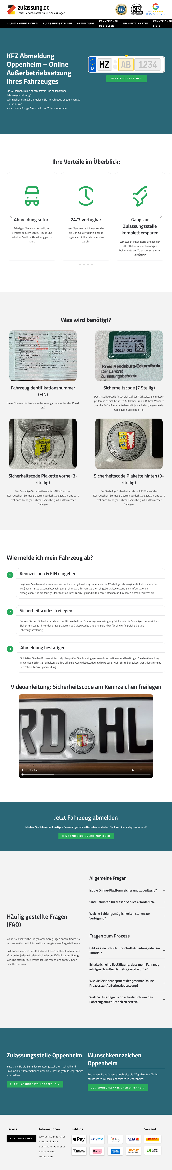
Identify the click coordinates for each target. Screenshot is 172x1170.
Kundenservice (21, 1138)
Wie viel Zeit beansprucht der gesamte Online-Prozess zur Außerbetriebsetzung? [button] (122, 983)
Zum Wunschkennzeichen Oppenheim (118, 1087)
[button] (11, 216)
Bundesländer (48, 1141)
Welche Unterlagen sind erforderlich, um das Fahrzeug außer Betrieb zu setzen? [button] (121, 999)
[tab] (80, 264)
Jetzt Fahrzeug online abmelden (86, 836)
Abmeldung (85, 23)
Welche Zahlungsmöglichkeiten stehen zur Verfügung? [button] (119, 916)
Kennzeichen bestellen (108, 23)
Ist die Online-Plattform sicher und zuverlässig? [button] (123, 890)
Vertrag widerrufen (52, 1146)
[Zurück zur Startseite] (36, 9)
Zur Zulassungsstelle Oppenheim (35, 1084)
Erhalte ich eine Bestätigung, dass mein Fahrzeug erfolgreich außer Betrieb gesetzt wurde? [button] (124, 966)
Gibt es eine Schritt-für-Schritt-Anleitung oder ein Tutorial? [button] (124, 950)
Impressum (46, 1156)
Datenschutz (47, 1151)
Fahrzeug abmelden (126, 78)
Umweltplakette (135, 23)
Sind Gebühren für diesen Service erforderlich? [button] (122, 902)
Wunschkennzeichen (22, 23)
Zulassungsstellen (57, 23)
